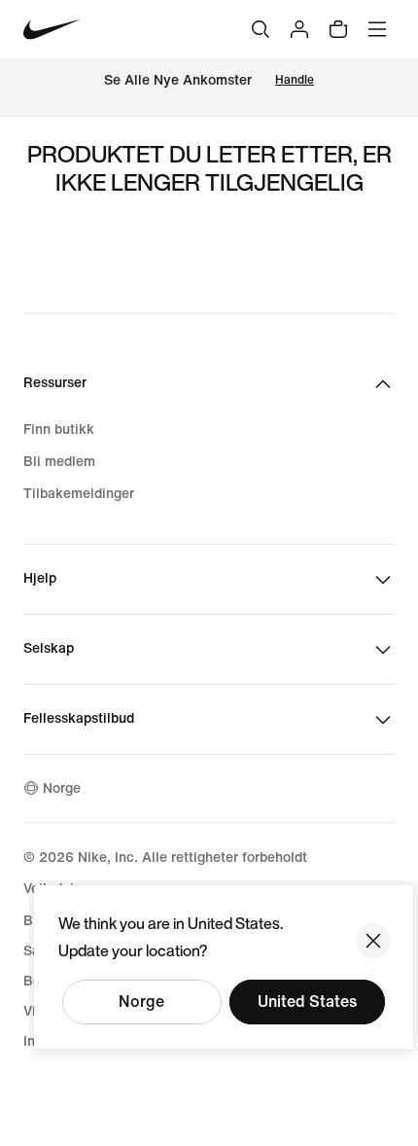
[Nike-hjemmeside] (52, 29)
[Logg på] (299, 29)
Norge (141, 1001)
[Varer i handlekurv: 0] (338, 29)
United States (307, 1001)
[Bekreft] (373, 940)
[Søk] (260, 29)
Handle (294, 80)
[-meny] (377, 29)
